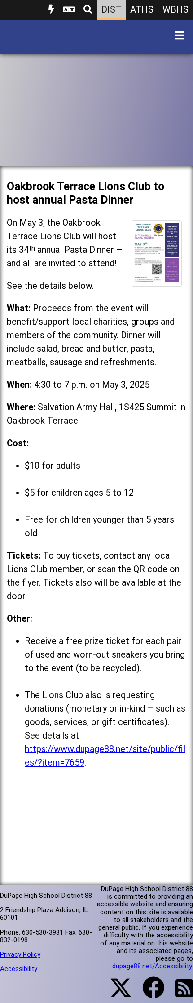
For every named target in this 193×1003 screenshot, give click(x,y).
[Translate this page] (69, 10)
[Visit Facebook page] (148, 993)
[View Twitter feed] (116, 993)
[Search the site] (88, 10)
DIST (111, 9)
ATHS (142, 9)
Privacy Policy (20, 954)
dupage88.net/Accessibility (152, 966)
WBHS (175, 9)
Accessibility (18, 969)
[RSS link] (180, 994)
